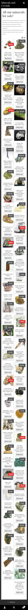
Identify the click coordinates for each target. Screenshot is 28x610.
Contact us (12, 602)
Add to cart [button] (19, 60)
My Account (4, 607)
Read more (8, 58)
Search (14, 607)
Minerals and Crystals (8, 4)
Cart (22, 606)
